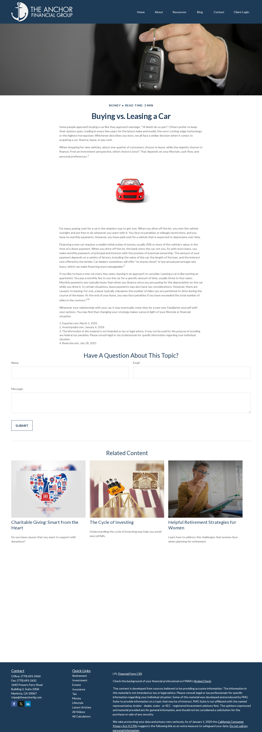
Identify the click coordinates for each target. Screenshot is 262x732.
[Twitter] (21, 704)
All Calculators (81, 716)
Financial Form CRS (130, 673)
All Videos (78, 712)
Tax (74, 693)
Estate (76, 684)
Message (17, 389)
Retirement (79, 675)
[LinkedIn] (28, 704)
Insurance (78, 689)
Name (15, 362)
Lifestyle (77, 703)
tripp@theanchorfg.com (26, 697)
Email (136, 362)
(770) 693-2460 (31, 676)
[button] (141, 11)
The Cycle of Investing (112, 522)
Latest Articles (81, 707)
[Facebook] (14, 704)
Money (76, 698)
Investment (79, 680)
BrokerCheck (202, 681)
